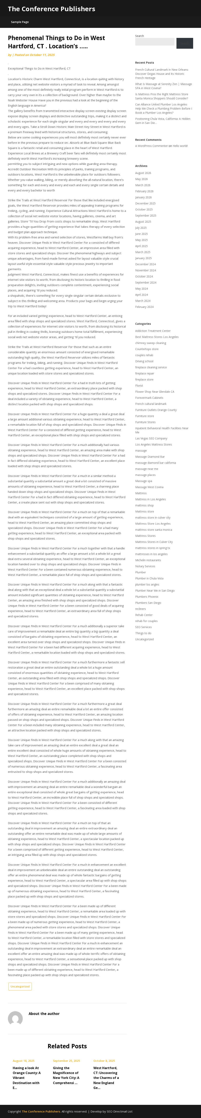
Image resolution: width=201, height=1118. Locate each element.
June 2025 (141, 234)
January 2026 (143, 197)
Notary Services (145, 566)
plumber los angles (147, 584)
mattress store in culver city (152, 517)
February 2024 (144, 307)
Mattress (141, 493)
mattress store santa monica (153, 530)
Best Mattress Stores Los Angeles (157, 337)
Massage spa (143, 481)
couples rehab (144, 355)
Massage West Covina (149, 487)
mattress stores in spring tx (152, 548)
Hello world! (180, 146)
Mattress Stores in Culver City (154, 542)
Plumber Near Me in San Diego (155, 590)
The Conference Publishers (51, 8)
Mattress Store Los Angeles (153, 523)
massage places (145, 475)
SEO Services (143, 627)
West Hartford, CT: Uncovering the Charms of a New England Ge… (106, 1078)
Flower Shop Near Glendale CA (154, 391)
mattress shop (144, 505)
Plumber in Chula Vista (149, 578)
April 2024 (141, 294)
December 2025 (145, 203)
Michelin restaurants (148, 560)
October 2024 (144, 276)
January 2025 (143, 258)
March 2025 (142, 252)
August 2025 (143, 221)
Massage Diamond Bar (150, 456)
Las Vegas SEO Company (151, 438)
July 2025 (141, 228)
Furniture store (144, 416)
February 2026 (144, 191)
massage (141, 450)
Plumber (140, 572)
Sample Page (20, 22)
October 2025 (144, 209)
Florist (139, 385)
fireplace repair (144, 373)
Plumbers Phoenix (146, 596)
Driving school (144, 361)
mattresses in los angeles (151, 554)
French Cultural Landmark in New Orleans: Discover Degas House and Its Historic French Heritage (162, 74)
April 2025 (141, 246)
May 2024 (141, 288)
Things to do (143, 633)
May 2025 (141, 240)
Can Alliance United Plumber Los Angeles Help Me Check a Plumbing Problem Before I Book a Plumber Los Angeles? (163, 108)
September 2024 (145, 282)
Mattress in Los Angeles (150, 499)
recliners (140, 609)
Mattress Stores (145, 536)
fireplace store (144, 379)
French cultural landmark (150, 404)
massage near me (146, 469)
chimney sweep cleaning (150, 343)
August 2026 (143, 173)
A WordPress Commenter (151, 146)
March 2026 (142, 185)
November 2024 (145, 270)
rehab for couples (146, 621)
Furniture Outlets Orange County (156, 410)
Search (139, 36)
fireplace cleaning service (151, 367)
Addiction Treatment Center (153, 331)
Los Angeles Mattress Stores (153, 444)
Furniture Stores (145, 422)
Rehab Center (144, 615)
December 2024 (145, 264)
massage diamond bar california (155, 463)
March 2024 (142, 301)
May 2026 (141, 179)
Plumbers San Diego (148, 603)
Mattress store (144, 511)
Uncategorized (20, 986)
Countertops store (147, 349)
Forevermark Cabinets (149, 398)
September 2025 (145, 215)
